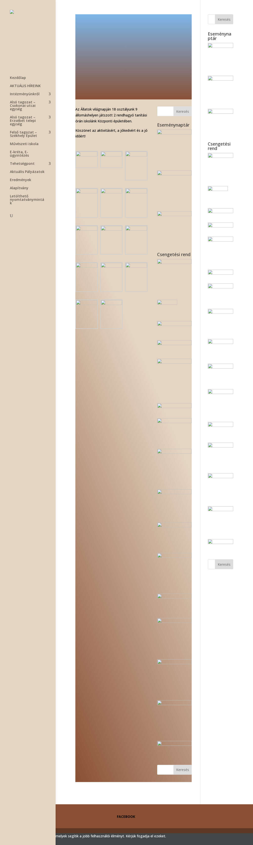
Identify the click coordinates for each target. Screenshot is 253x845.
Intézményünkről (25, 94)
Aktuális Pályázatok (27, 172)
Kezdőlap (18, 78)
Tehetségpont (22, 164)
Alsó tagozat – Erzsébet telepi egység (23, 120)
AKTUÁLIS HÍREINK (25, 86)
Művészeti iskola (24, 144)
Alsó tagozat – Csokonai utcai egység (23, 105)
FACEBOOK (126, 816)
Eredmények (20, 180)
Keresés (182, 111)
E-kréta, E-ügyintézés (19, 154)
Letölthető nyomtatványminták (27, 199)
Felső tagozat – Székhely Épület (23, 134)
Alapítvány (19, 188)
